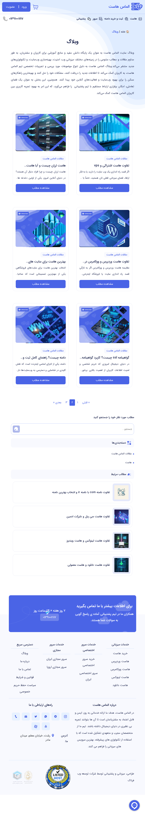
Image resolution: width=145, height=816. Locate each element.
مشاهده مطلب (104, 188)
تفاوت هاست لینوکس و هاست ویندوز (88, 541)
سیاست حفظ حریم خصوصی (25, 688)
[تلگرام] (55, 716)
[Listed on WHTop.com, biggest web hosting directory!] (58, 777)
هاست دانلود (120, 685)
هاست (134, 19)
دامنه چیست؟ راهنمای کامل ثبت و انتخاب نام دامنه (44, 358)
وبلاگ (73, 42)
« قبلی (86, 402)
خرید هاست (120, 653)
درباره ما (25, 661)
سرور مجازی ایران (57, 659)
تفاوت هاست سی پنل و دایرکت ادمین (88, 516)
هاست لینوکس (120, 677)
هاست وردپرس (120, 661)
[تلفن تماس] (16, 716)
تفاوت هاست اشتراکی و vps (111, 165)
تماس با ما (25, 669)
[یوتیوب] (46, 726)
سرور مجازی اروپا (56, 667)
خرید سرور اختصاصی (88, 662)
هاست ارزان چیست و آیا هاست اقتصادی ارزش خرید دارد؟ (46, 166)
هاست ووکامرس (120, 669)
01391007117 (16, 18)
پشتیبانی (81, 19)
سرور (95, 19)
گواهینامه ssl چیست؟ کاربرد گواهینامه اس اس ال (105, 358)
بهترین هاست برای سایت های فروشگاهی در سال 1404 (47, 262)
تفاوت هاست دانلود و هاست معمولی (89, 565)
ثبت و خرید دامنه (114, 19)
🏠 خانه (125, 32)
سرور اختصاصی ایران (88, 676)
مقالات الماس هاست (121, 454)
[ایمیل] (26, 716)
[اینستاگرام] (65, 716)
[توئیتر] (36, 716)
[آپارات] (35, 726)
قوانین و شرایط (25, 677)
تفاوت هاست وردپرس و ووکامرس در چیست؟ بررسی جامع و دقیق (107, 262)
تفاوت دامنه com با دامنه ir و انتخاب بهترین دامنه (81, 492)
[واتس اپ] (46, 716)
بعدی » (57, 402)
